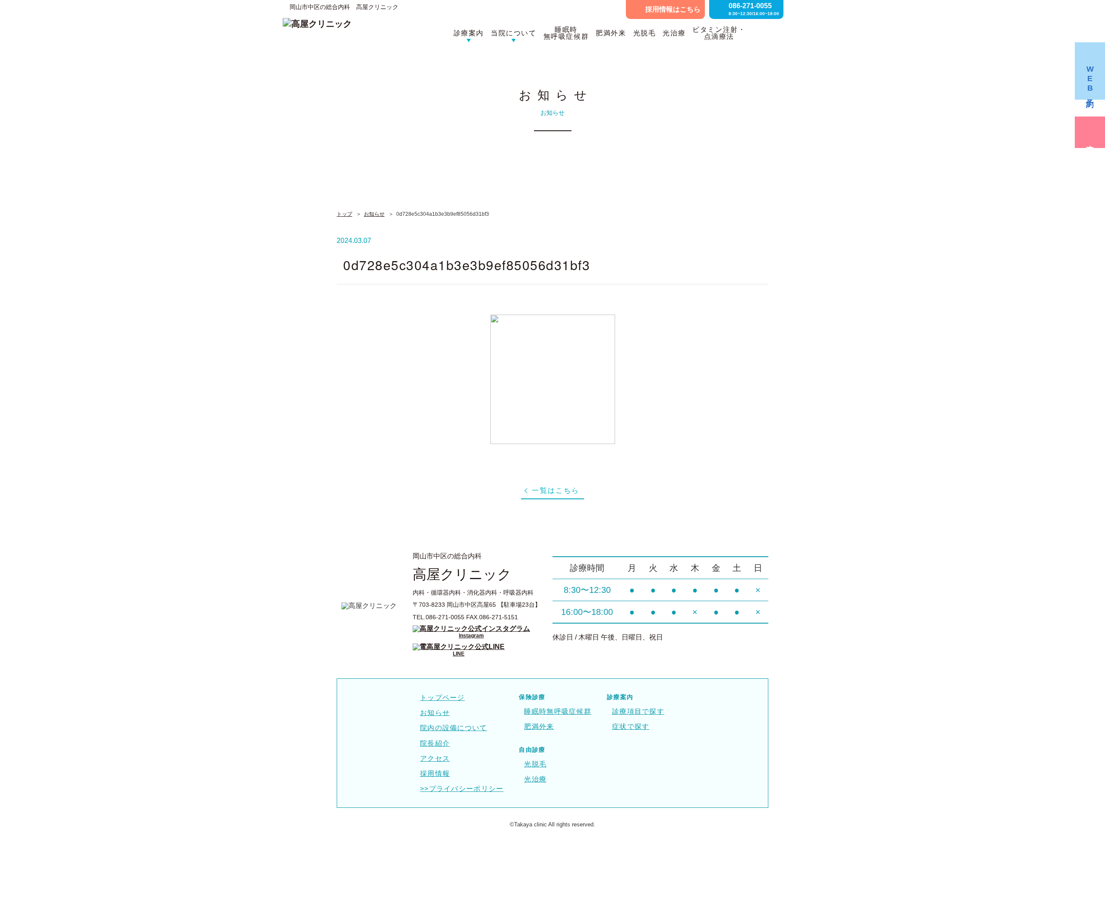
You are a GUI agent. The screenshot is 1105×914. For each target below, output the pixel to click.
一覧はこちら (555, 490)
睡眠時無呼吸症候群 (566, 33)
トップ (344, 214)
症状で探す (630, 726)
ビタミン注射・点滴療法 (718, 33)
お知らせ (374, 214)
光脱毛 (644, 33)
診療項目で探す (638, 711)
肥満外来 (611, 33)
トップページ (442, 697)
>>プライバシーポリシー (461, 788)
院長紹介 (435, 743)
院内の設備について (453, 727)
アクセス (435, 758)
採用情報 (435, 773)
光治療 (674, 33)
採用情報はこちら (673, 9)
